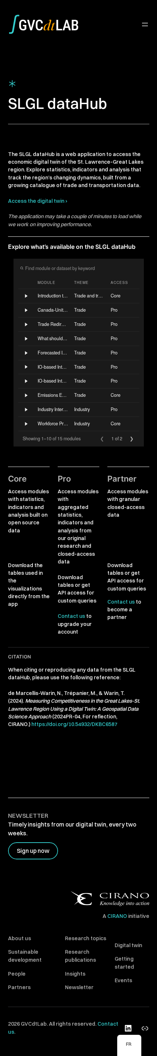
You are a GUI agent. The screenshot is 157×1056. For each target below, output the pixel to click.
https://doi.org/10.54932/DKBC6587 (74, 724)
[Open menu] (145, 24)
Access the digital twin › (37, 201)
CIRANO (117, 916)
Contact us (71, 616)
